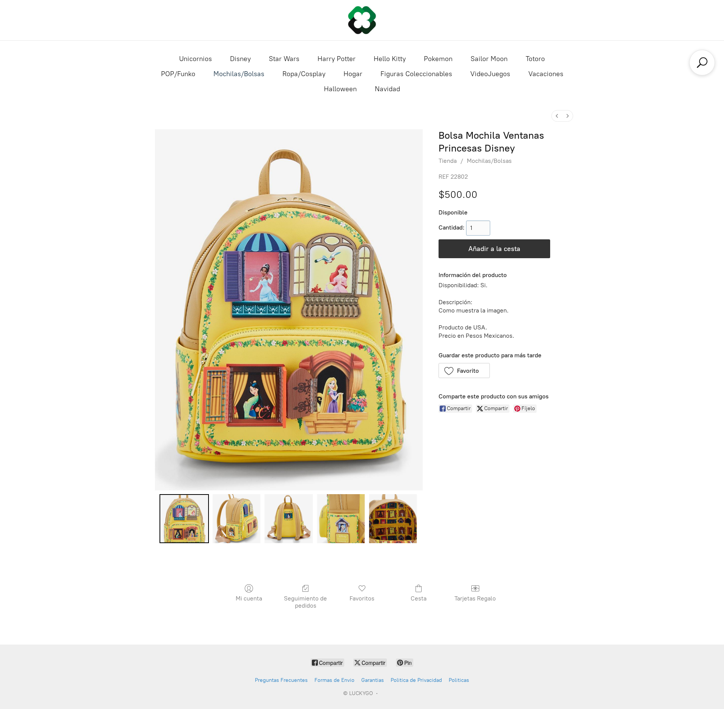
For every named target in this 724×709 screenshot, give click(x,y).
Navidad (387, 89)
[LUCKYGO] (362, 20)
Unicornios (195, 59)
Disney (240, 59)
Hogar (353, 74)
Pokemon (438, 59)
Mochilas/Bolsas (238, 74)
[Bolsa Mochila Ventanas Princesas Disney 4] (392, 518)
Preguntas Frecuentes (281, 680)
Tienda (448, 160)
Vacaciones (545, 74)
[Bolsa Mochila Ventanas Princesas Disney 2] (288, 518)
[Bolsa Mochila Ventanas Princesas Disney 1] (236, 518)
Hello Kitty (390, 59)
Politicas (459, 680)
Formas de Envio (334, 680)
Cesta (418, 598)
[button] (464, 370)
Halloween (340, 89)
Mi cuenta (249, 598)
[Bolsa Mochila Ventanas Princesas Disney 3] (340, 518)
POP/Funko (178, 74)
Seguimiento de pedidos (305, 602)
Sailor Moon (489, 59)
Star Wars (284, 59)
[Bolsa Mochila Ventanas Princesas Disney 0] (184, 518)
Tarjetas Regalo (475, 598)
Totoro (535, 59)
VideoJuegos (490, 74)
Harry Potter (337, 59)
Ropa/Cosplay (303, 74)
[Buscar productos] (702, 62)
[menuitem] (557, 115)
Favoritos (362, 598)
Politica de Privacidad (416, 680)
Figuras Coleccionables (416, 74)
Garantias (372, 680)
